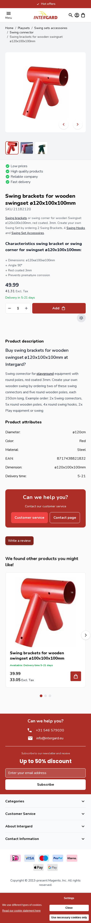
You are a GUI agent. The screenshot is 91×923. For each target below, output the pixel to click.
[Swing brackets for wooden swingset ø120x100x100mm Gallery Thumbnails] (26, 147)
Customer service (29, 517)
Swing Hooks (75, 228)
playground (45, 373)
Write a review (19, 540)
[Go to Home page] (45, 15)
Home (9, 28)
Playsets (24, 28)
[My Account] (77, 15)
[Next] (78, 124)
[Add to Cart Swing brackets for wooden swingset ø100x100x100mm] (75, 676)
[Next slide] (85, 635)
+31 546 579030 (50, 730)
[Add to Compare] (81, 318)
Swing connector (22, 32)
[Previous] (63, 124)
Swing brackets (16, 218)
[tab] (41, 696)
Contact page (64, 517)
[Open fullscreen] (45, 92)
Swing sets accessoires (50, 28)
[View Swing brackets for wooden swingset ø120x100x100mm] (12, 147)
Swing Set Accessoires (27, 233)
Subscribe (45, 784)
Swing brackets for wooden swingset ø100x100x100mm (37, 655)
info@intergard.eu (49, 738)
